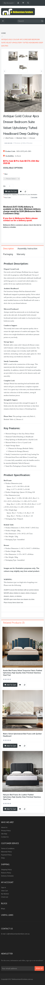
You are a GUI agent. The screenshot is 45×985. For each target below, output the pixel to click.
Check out (4, 897)
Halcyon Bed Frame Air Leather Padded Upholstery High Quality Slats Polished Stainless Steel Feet (22, 797)
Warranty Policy (6, 852)
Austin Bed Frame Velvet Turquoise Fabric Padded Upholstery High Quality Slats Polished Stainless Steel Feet (22, 673)
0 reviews (16, 143)
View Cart (4, 891)
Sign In (3, 887)
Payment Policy (6, 855)
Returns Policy (6, 873)
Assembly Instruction (27, 248)
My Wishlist (5, 894)
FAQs (3, 858)
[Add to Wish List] (20, 685)
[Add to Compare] (25, 685)
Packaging (8, 254)
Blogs (3, 909)
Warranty (21, 254)
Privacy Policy (6, 831)
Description (8, 248)
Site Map (4, 834)
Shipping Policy (6, 870)
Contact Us (5, 837)
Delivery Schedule (7, 876)
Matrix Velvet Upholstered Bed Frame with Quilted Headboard (22, 735)
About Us (4, 827)
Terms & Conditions (7, 848)
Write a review (27, 143)
